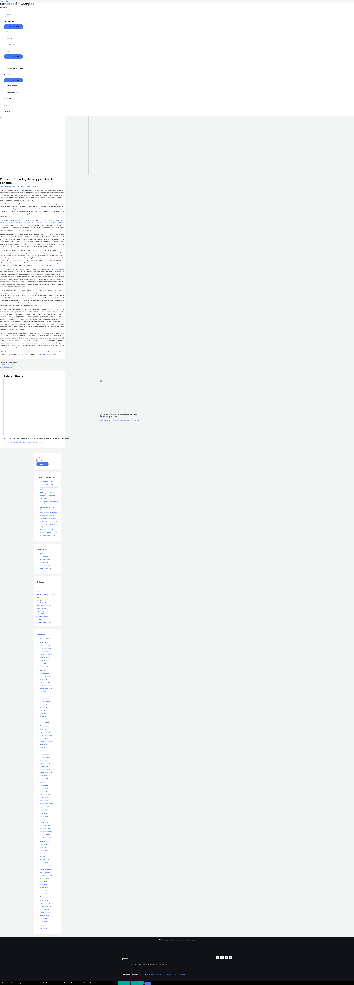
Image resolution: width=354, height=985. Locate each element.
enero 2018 (44, 900)
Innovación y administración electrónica (15, 186)
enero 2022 (44, 760)
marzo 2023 (44, 723)
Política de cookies (179, 974)
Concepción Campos (17, 4)
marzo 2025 (44, 673)
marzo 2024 (44, 698)
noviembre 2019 (46, 832)
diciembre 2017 (45, 903)
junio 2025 (43, 664)
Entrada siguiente (7, 367)
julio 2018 (43, 881)
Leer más (137, 983)
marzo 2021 (44, 785)
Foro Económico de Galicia (45, 594)
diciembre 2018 (45, 866)
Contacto (7, 111)
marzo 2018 (44, 894)
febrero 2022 (45, 757)
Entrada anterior (6, 364)
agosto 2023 (44, 707)
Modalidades (12, 86)
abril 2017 (43, 928)
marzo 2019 (44, 856)
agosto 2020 (44, 807)
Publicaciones (9, 21)
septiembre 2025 (46, 654)
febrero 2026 (45, 639)
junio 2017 (43, 922)
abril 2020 (43, 819)
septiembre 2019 (46, 838)
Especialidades (12, 92)
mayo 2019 (44, 850)
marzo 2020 (44, 822)
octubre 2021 (45, 769)
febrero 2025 (45, 676)
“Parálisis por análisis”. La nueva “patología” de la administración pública (49, 532)
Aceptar (124, 983)
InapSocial (40, 611)
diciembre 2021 (45, 763)
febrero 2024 (45, 701)
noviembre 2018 (46, 869)
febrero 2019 (44, 860)
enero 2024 (44, 704)
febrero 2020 (45, 825)
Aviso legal (150, 974)
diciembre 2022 (46, 732)
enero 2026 (44, 642)
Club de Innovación (43, 616)
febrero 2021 (44, 788)
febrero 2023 (45, 726)
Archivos (40, 635)
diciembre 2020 (46, 794)
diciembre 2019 (45, 828)
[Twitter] (222, 957)
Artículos (10, 45)
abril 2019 (43, 853)
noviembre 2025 (46, 648)
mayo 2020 (44, 816)
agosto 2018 (44, 878)
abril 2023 (43, 720)
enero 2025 (44, 679)
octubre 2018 (45, 872)
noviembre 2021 (46, 766)
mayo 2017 (44, 925)
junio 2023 (43, 713)
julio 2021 (43, 776)
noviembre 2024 (46, 685)
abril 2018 (43, 891)
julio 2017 (43, 919)
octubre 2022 (45, 738)
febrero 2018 (44, 897)
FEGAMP (39, 600)
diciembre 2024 (46, 682)
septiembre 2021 (46, 772)
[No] (147, 983)
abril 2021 (43, 782)
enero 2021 (44, 791)
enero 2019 (44, 863)
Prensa (9, 38)
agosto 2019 (44, 841)
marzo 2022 (44, 754)
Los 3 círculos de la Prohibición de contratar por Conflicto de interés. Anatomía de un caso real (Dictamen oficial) (48, 512)
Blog (5, 105)
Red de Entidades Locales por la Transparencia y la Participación (47, 605)
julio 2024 (43, 692)
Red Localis (40, 589)
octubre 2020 (45, 800)
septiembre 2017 (46, 912)
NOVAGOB (40, 614)
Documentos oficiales (15, 68)
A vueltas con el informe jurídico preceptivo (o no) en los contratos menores (49, 524)
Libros (9, 32)
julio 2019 (43, 844)
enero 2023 (44, 729)
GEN (38, 592)
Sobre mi (7, 14)
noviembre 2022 (46, 735)
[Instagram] (226, 957)
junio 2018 (43, 884)
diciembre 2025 (45, 645)
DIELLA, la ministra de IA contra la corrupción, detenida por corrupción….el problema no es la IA (49, 498)
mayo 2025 (44, 667)
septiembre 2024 (46, 689)
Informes (7, 51)
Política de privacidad (163, 974)
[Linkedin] (230, 957)
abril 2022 (43, 751)
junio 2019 (43, 847)
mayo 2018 (44, 888)
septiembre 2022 (46, 741)
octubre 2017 (45, 909)
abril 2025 (43, 670)
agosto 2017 (44, 916)
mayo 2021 (44, 779)
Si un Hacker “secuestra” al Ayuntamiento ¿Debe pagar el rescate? (36, 438)
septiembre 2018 (46, 875)
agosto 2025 (44, 657)
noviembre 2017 (46, 906)
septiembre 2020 (46, 804)
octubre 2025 (45, 651)
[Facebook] (217, 957)
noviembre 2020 (46, 797)
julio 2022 (43, 748)
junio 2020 (44, 813)
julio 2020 (43, 810)
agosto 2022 (44, 745)
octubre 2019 (45, 835)
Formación (7, 75)
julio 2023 (43, 710)
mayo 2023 (44, 717)
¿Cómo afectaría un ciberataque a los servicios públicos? (118, 416)
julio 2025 (43, 661)
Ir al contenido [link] (5, 1)
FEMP (38, 597)
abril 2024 (43, 695)
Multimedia (8, 98)
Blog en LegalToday (43, 622)
